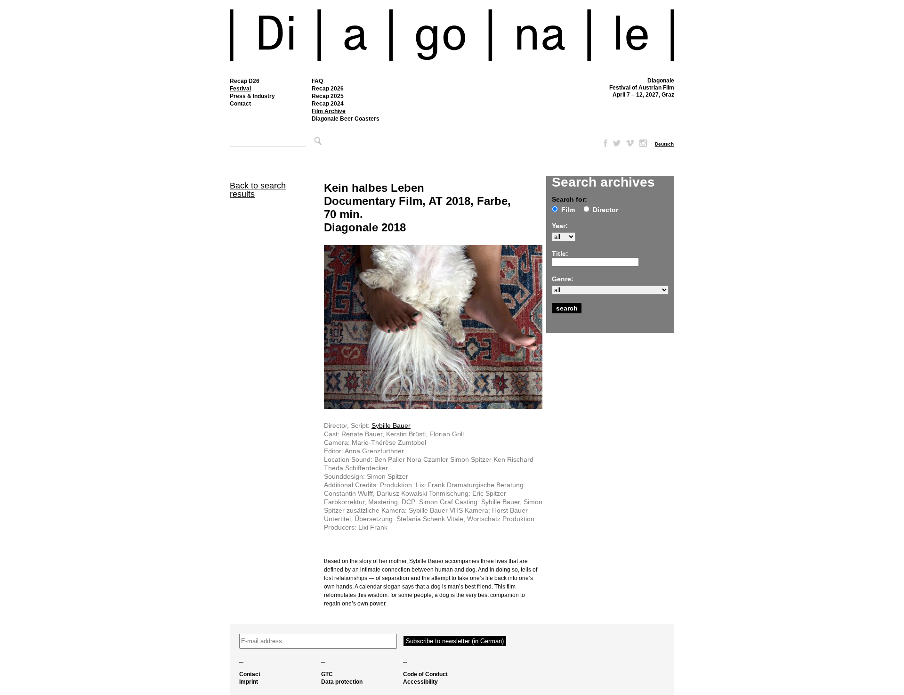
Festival (240, 88)
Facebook (603, 143)
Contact (240, 103)
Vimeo (630, 143)
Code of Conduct (425, 674)
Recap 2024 (328, 103)
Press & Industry (252, 96)
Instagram (643, 143)
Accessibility (420, 682)
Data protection (342, 682)
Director (605, 209)
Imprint (248, 682)
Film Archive (329, 111)
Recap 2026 (328, 88)
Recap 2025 (328, 96)
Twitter (617, 143)
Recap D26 (244, 81)
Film (568, 209)
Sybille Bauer (391, 425)
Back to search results (258, 190)
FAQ (317, 81)
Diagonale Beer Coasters (345, 118)
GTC (327, 674)
